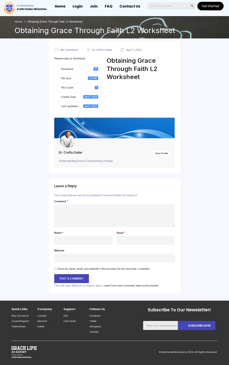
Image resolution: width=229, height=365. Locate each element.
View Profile (161, 153)
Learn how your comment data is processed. (131, 285)
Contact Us (130, 6)
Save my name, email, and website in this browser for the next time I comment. (104, 268)
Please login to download (69, 58)
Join (94, 6)
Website (59, 250)
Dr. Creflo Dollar (102, 49)
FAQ (108, 6)
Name (59, 233)
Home (60, 6)
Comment (61, 201)
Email (121, 233)
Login (78, 6)
